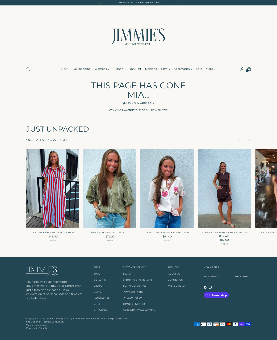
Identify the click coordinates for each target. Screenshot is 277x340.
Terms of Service (134, 303)
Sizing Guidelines (134, 285)
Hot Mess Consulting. (53, 321)
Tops (97, 273)
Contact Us (175, 279)
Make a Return (177, 285)
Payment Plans (133, 291)
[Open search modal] (28, 69)
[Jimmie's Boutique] (138, 35)
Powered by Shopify (36, 328)
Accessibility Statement (139, 309)
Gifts (97, 303)
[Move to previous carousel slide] (240, 141)
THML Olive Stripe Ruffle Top (110, 232)
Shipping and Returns (137, 279)
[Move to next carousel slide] (248, 140)
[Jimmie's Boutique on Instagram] (211, 288)
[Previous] (100, 2)
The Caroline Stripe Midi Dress (53, 232)
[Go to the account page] (242, 69)
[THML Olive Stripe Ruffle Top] (109, 188)
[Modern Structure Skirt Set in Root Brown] (224, 188)
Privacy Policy (132, 297)
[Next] (176, 2)
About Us (174, 273)
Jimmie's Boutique (55, 318)
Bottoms (100, 279)
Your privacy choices (36, 325)
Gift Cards (100, 309)
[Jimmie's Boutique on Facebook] (205, 288)
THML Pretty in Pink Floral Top (167, 232)
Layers (98, 285)
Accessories (101, 297)
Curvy (97, 291)
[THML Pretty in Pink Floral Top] (166, 188)
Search (127, 273)
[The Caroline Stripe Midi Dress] (52, 188)
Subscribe (241, 276)
